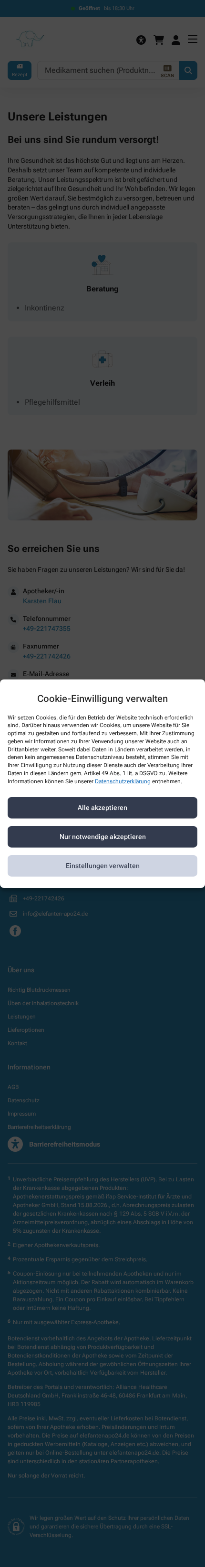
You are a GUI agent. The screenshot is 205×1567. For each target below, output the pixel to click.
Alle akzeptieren (102, 807)
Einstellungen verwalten (103, 865)
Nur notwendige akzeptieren (103, 836)
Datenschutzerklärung (123, 781)
